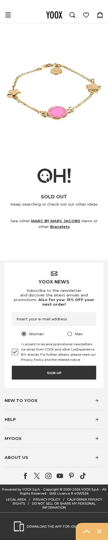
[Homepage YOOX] (54, 15)
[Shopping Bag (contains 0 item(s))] (100, 15)
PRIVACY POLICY (46, 499)
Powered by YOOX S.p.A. (21, 489)
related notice (69, 360)
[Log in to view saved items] (86, 15)
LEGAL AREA (16, 499)
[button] (54, 400)
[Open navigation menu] (8, 15)
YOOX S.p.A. (90, 489)
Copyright (51, 489)
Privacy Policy (32, 360)
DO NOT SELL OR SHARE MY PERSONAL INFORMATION (64, 505)
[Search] (72, 15)
